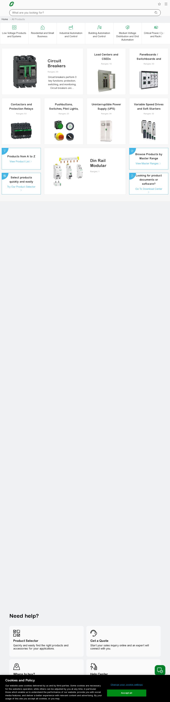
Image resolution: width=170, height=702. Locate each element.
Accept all (126, 693)
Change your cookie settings (127, 684)
